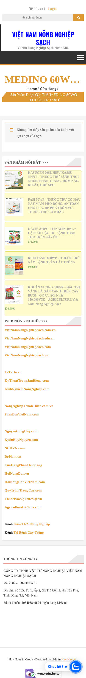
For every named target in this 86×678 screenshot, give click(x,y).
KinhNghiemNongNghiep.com (27, 389)
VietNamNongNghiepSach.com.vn (30, 330)
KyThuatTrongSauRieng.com (27, 380)
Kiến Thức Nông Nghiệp (32, 524)
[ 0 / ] (39, 9)
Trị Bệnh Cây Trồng (29, 532)
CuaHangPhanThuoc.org (23, 465)
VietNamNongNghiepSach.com (28, 347)
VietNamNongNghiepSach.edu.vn (29, 338)
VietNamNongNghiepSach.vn (26, 355)
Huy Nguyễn (69, 659)
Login (52, 9)
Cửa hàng (48, 88)
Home (32, 88)
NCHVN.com (15, 448)
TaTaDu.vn (13, 372)
